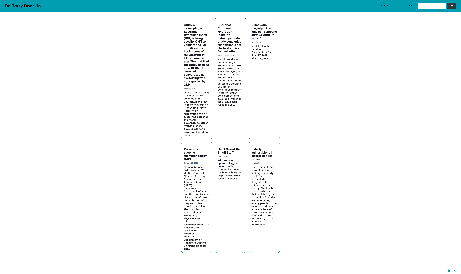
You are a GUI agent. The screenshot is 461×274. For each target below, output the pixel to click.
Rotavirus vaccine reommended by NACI (195, 154)
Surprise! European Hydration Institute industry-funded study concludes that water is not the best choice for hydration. (229, 38)
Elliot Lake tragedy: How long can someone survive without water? (264, 31)
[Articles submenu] (414, 5)
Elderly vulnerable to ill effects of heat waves (262, 154)
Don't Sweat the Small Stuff (229, 151)
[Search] (451, 6)
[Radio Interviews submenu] (397, 5)
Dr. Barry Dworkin (23, 5)
